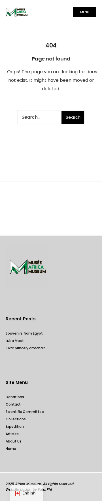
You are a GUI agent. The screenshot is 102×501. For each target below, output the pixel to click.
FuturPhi (45, 489)
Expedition (15, 426)
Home (11, 448)
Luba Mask (15, 340)
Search (73, 117)
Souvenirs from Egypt (24, 333)
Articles (12, 433)
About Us (14, 441)
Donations (15, 396)
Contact (13, 404)
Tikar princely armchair (25, 348)
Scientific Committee (25, 411)
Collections (16, 419)
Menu (84, 12)
